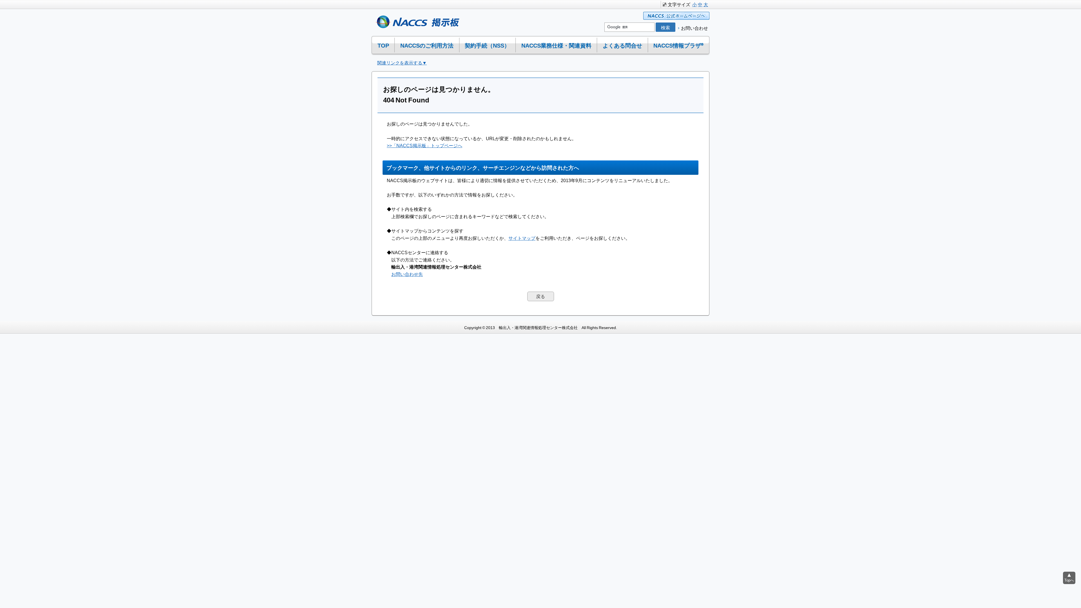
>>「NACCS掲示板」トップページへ (424, 145)
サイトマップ (521, 237)
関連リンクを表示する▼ (402, 62)
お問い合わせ (694, 27)
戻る (540, 296)
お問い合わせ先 (407, 274)
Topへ (1069, 580)
